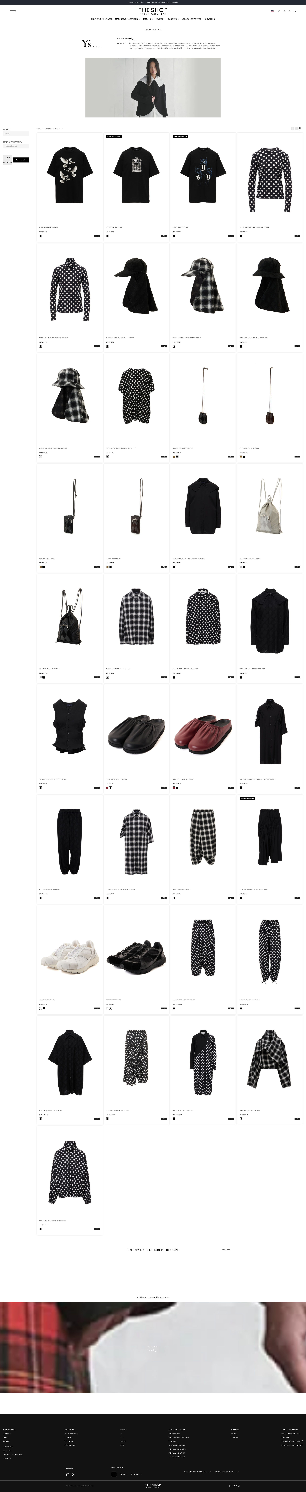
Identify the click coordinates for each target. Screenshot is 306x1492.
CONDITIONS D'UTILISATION (290, 1433)
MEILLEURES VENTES (71, 1433)
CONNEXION (7, 1433)
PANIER (5, 1437)
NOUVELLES (7, 1451)
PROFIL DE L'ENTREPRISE (289, 1429)
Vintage (233, 1433)
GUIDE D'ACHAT (8, 1447)
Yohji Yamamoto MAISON (177, 1453)
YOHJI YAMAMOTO (151, 29)
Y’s (121, 1433)
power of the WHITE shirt (177, 1457)
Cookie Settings (235, 1486)
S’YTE (122, 1445)
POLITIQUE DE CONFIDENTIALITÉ (292, 1441)
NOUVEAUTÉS (69, 1429)
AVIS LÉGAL (285, 1437)
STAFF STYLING (70, 1445)
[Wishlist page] (289, 11)
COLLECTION (69, 1441)
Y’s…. (121, 1437)
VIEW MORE (226, 1250)
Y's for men (172, 1441)
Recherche (21, 160)
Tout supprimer (7, 160)
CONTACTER (7, 1458)
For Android (135, 1474)
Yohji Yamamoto (174, 1433)
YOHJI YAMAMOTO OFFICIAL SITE (195, 1472)
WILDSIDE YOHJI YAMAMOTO (224, 1472)
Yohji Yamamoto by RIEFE (177, 1449)
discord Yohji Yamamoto (177, 1429)
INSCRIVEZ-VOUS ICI (9, 1429)
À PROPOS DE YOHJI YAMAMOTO (292, 1445)
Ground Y (123, 1429)
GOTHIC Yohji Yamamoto (177, 1445)
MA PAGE (6, 1441)
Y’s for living (235, 1437)
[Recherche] (279, 11)
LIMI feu (123, 1441)
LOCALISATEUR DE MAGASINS (12, 1455)
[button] (13, 11)
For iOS (122, 1474)
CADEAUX (68, 1437)
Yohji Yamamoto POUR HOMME (179, 1437)
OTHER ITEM (235, 1429)
